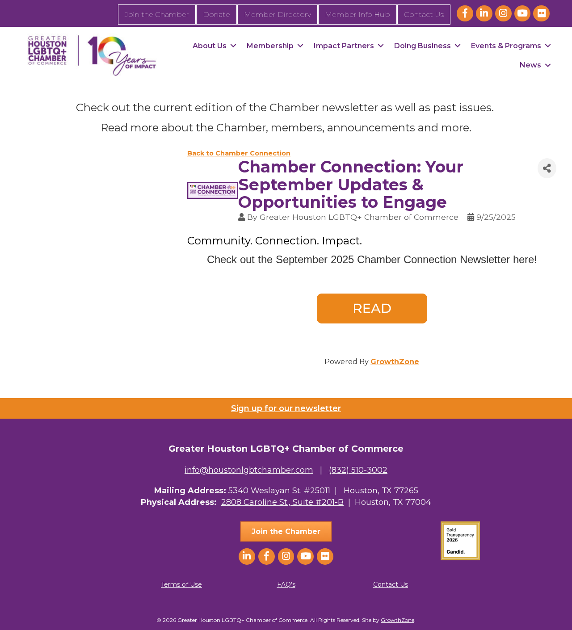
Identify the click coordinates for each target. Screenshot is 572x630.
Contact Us (424, 14)
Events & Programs (506, 46)
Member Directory (277, 14)
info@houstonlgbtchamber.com (249, 470)
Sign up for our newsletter (286, 408)
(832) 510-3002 (358, 470)
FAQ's (286, 584)
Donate (216, 14)
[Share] (547, 168)
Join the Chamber (157, 14)
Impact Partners (344, 46)
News (530, 65)
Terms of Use (181, 584)
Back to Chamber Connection (238, 153)
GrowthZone (394, 361)
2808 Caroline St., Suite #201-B (282, 502)
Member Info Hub (357, 14)
